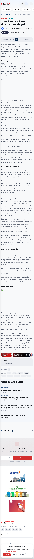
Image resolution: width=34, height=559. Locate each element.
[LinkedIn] (16, 529)
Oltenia (23, 375)
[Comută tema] (26, 3)
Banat (14, 373)
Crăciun (4, 375)
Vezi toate (30, 382)
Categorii (4, 541)
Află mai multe (12, 551)
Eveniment (8, 14)
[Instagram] (6, 529)
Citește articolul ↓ (15, 32)
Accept (7, 554)
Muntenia (17, 375)
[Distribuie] (23, 32)
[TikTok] (13, 529)
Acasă (2, 14)
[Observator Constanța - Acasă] (6, 4)
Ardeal (9, 373)
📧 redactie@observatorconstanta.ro (10, 533)
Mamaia (16, 9)
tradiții (28, 375)
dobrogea (10, 375)
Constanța (6, 9)
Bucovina (20, 373)
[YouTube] (9, 529)
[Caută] (22, 3)
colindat (26, 373)
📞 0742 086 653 (5, 534)
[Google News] (20, 529)
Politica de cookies (18, 554)
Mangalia (26, 9)
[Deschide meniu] (31, 3)
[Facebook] (2, 529)
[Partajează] (9, 369)
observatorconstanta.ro (10, 363)
